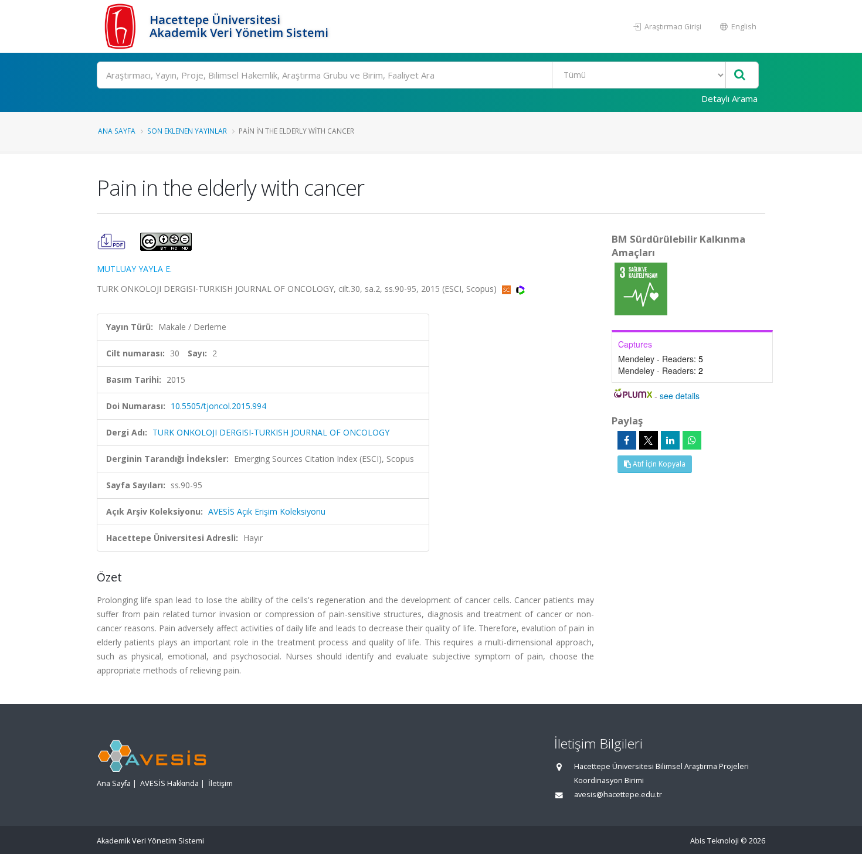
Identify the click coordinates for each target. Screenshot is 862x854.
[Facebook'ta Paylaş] (626, 440)
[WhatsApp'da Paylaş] (692, 440)
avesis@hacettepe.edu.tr (618, 794)
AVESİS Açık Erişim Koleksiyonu (266, 511)
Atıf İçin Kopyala (658, 464)
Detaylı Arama (729, 98)
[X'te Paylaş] (648, 440)
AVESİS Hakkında (169, 783)
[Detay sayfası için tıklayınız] (641, 288)
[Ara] (740, 75)
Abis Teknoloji (714, 841)
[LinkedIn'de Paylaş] (670, 440)
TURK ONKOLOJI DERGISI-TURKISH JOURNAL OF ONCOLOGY (270, 432)
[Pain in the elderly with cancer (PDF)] (112, 240)
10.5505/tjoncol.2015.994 (218, 405)
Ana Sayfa (116, 130)
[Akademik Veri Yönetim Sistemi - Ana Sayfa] (122, 26)
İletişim (220, 783)
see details (680, 396)
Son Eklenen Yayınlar (187, 130)
